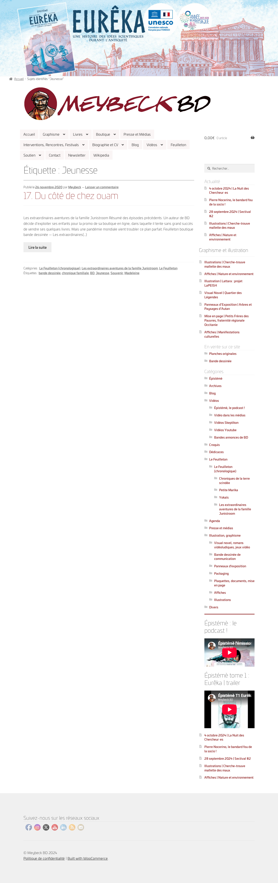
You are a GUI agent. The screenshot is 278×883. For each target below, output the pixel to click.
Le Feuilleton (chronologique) (59, 268)
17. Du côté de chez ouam (70, 195)
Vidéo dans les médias (229, 415)
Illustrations (222, 599)
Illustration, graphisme (225, 535)
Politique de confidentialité (44, 858)
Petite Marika (228, 489)
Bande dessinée (220, 361)
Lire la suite (37, 247)
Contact (54, 155)
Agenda (214, 520)
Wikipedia (101, 155)
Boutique (103, 134)
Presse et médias (221, 528)
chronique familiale (75, 272)
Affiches (220, 592)
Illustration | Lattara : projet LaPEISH (223, 283)
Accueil (29, 134)
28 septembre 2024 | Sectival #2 (230, 213)
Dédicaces (216, 451)
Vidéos (152, 144)
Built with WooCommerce (88, 858)
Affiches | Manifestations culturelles (222, 334)
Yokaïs (224, 497)
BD (92, 272)
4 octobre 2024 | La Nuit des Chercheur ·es (229, 190)
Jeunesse (102, 272)
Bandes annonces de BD (231, 437)
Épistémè (215, 378)
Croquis (214, 444)
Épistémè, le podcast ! (229, 407)
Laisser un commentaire (102, 187)
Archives (215, 385)
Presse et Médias (137, 134)
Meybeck (74, 187)
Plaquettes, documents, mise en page (234, 582)
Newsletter (77, 155)
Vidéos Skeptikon (226, 422)
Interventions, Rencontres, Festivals (51, 144)
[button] (117, 103)
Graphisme (51, 134)
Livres (78, 134)
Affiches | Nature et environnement (222, 236)
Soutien (29, 155)
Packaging (221, 573)
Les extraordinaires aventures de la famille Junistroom (120, 268)
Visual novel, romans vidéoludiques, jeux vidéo (232, 544)
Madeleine (131, 272)
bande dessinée (50, 272)
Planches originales (223, 353)
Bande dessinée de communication (227, 556)
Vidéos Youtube (225, 429)
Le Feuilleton (168, 268)
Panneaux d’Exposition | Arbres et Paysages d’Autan (228, 306)
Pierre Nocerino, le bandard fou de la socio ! (231, 201)
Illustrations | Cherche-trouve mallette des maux (229, 225)
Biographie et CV (105, 144)
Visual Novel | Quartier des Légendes (223, 294)
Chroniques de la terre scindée (234, 480)
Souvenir (117, 272)
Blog (135, 144)
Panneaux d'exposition (230, 566)
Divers (213, 607)
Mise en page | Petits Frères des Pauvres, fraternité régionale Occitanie (226, 320)
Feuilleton (178, 144)
